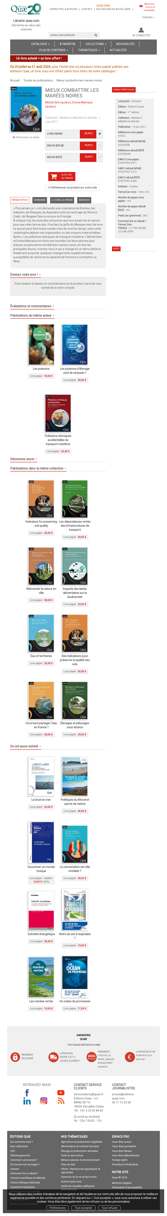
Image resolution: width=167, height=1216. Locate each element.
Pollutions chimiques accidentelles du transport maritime (58, 440)
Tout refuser (109, 1207)
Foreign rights (119, 1160)
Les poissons (41, 368)
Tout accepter (83, 1207)
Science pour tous (71, 1181)
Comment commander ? (23, 1160)
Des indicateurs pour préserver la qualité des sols (75, 660)
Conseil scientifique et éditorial (27, 1178)
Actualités (118, 50)
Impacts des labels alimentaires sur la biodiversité (75, 593)
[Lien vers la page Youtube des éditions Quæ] (61, 1093)
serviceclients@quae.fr (88, 1094)
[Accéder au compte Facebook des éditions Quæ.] (27, 1093)
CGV (12, 1151)
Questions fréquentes (22, 1187)
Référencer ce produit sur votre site (74, 187)
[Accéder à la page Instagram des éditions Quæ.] (44, 1101)
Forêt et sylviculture (72, 1155)
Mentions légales (122, 1183)
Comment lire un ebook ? (24, 1173)
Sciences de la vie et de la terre (79, 1176)
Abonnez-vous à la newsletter (149, 7)
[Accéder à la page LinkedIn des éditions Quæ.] (27, 1101)
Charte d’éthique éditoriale (25, 1182)
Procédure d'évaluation (125, 1164)
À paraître (68, 44)
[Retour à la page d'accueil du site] (26, 9)
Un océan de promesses (74, 1001)
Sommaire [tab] (39, 200)
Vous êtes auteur (122, 1141)
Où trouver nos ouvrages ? (25, 1164)
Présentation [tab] (20, 200)
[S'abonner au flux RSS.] (61, 1101)
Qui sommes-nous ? (21, 1141)
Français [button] (147, 17)
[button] (58, 273)
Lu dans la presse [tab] (62, 200)
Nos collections (19, 1146)
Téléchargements (20, 1155)
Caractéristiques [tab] (123, 89)
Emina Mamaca (82, 102)
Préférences (57, 1207)
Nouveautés (125, 44)
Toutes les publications (38, 80)
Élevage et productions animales (79, 1151)
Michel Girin (52, 102)
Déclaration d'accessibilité (127, 1187)
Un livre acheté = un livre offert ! (39, 58)
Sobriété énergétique (41, 934)
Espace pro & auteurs (63, 9)
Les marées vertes (41, 1001)
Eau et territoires (41, 656)
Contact (86, 9)
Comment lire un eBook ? (132, 221)
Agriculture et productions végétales (81, 1141)
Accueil (15, 80)
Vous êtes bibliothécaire (125, 1155)
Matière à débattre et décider (78, 117)
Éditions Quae (136, 106)
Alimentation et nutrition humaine (80, 1146)
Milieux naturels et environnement (80, 1160)
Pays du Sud (68, 1164)
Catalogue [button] (39, 44)
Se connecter (141, 35)
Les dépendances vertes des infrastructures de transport (75, 525)
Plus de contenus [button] (52, 50)
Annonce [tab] (84, 200)
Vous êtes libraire (122, 1151)
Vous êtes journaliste (124, 1146)
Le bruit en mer (41, 799)
